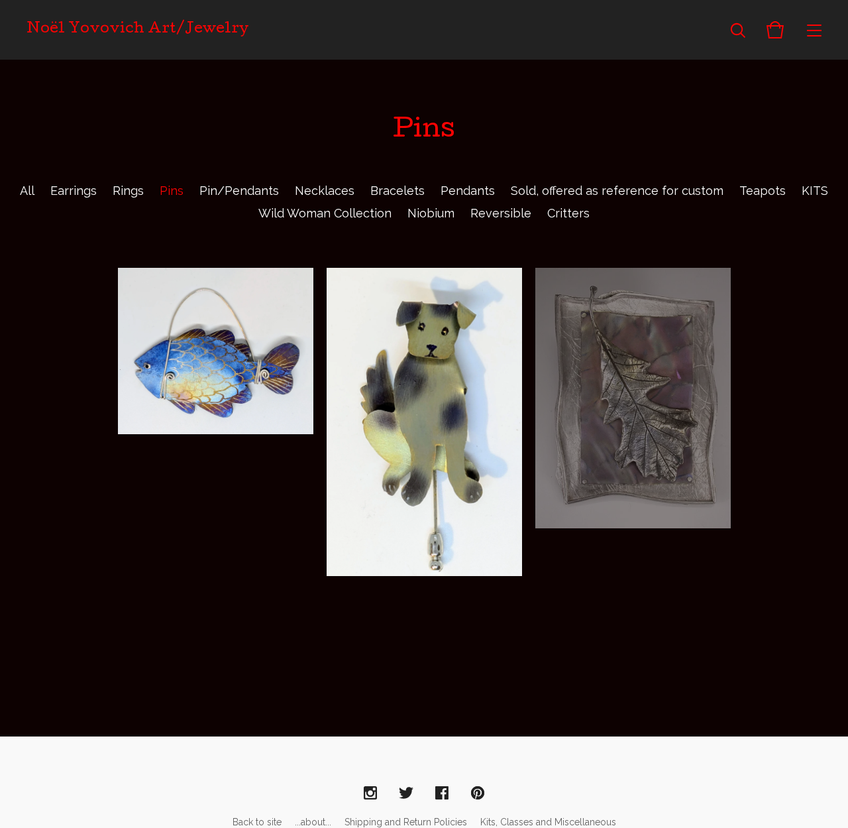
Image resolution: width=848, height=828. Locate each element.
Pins (172, 191)
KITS (815, 191)
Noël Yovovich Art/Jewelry (137, 30)
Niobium (430, 213)
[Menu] (814, 30)
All (27, 191)
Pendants (468, 191)
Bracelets (397, 191)
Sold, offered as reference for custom (617, 191)
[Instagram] (370, 793)
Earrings (73, 191)
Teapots (762, 191)
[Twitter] (406, 793)
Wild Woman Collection (325, 213)
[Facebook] (442, 793)
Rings (128, 191)
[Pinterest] (478, 793)
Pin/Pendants (239, 191)
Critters (568, 213)
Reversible (500, 213)
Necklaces (324, 191)
